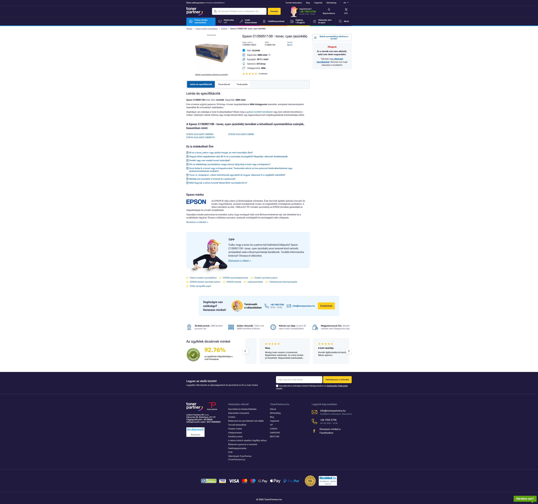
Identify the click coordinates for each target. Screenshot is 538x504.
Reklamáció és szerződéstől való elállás (246, 421)
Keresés (274, 11)
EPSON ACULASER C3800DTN (200, 137)
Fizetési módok (235, 428)
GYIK (230, 452)
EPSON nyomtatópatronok (235, 278)
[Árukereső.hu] (195, 430)
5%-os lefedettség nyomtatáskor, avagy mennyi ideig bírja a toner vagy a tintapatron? (229, 164)
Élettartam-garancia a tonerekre (242, 444)
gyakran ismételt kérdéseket (259, 112)
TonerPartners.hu (279, 404)
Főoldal (189, 29)
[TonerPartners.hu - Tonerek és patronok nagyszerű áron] (194, 11)
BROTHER (274, 436)
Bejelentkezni (329, 13)
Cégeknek (318, 3)
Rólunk (273, 409)
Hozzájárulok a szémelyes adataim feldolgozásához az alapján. (312, 387)
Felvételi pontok (235, 436)
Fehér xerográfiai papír (200, 286)
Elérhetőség (331, 3)
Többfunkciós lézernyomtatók (283, 282)
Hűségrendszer (235, 432)
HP (271, 425)
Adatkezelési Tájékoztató (337, 386)
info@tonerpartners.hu (304, 306)
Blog (308, 3)
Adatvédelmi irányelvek (238, 413)
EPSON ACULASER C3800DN (199, 134)
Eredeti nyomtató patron (265, 278)
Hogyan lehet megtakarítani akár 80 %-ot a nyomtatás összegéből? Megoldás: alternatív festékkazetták (238, 156)
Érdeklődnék (326, 306)
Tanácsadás (242, 84)
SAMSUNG (275, 432)
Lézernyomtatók (255, 282)
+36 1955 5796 (307, 11)
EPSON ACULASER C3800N (241, 134)
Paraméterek (224, 84)
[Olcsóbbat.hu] (327, 478)
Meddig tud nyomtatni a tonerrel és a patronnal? (212, 179)
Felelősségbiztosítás (237, 448)
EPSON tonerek (234, 282)
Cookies (231, 417)
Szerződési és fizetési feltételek (242, 409)
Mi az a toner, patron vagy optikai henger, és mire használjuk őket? (221, 152)
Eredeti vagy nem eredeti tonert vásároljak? (209, 160)
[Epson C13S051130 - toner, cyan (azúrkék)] (211, 69)
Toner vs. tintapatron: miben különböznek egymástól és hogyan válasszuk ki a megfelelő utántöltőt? (237, 175)
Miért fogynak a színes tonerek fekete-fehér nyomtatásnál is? (218, 183)
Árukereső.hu (195, 435)
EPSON (224, 29)
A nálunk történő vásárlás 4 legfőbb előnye (247, 440)
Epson (289, 45)
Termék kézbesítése (294, 3)
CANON (273, 428)
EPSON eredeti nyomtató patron (205, 282)
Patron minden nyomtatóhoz (207, 29)
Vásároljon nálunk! (238, 404)
